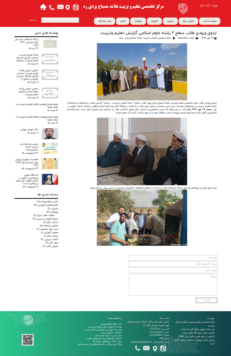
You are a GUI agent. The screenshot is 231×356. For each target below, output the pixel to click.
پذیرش (170, 21)
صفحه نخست (209, 21)
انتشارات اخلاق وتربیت (111, 332)
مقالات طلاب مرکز (44, 215)
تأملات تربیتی (49, 239)
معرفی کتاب (50, 246)
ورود (214, 5)
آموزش (154, 21)
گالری (122, 21)
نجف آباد (52, 243)
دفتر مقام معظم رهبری (111, 324)
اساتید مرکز (50, 222)
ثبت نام (205, 5)
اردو (121, 38)
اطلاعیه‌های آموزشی (46, 205)
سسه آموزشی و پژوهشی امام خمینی (102, 329)
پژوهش (138, 21)
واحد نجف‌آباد (104, 21)
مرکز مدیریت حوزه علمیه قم (108, 335)
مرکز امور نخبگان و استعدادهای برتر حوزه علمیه (100, 344)
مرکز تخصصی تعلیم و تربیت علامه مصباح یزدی (148, 38)
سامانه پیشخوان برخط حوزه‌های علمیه (104, 338)
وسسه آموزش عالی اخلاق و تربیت (104, 326)
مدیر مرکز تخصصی (47, 229)
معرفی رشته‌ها (49, 225)
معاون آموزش (49, 232)
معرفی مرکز (188, 21)
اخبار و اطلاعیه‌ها (186, 38)
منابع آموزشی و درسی (45, 218)
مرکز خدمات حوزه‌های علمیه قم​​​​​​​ (107, 341)
